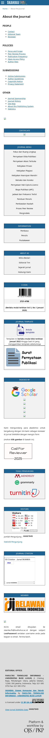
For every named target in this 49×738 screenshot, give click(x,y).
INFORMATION (24, 226)
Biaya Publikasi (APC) (25, 189)
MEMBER (24, 595)
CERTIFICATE (24, 130)
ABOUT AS (24, 253)
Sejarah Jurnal (24, 267)
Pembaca (24, 230)
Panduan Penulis (24, 199)
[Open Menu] (2, 2)
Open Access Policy (16, 59)
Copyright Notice (15, 81)
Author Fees (13, 61)
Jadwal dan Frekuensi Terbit (24, 194)
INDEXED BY (24, 379)
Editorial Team (14, 34)
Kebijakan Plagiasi (25, 170)
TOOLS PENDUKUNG (24, 471)
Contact (11, 31)
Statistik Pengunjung (13, 542)
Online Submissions (16, 76)
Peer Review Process (17, 54)
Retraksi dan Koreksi (24, 180)
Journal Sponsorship (17, 98)
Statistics (12, 109)
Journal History (14, 101)
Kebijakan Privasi (24, 166)
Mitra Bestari (24, 258)
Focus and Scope (15, 51)
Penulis (24, 235)
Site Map (12, 103)
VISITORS (25, 509)
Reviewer (12, 37)
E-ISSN (24, 285)
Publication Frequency (17, 56)
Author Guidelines (16, 78)
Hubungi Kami (24, 272)
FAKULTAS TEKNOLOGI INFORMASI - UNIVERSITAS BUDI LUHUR (24, 694)
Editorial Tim (24, 262)
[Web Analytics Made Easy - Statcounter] (34, 709)
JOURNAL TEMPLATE (24, 321)
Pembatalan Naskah (24, 203)
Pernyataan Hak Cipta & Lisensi (24, 185)
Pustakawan (24, 240)
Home (5, 8)
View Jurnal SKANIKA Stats (16, 709)
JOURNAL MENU (24, 147)
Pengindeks (24, 213)
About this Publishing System (21, 106)
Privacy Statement (16, 84)
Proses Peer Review (24, 208)
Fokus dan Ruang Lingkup (24, 152)
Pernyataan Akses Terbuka (24, 161)
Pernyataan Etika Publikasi (24, 156)
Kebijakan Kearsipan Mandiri (24, 175)
